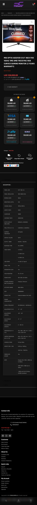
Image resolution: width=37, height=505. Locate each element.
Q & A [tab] (5, 385)
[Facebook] (2, 435)
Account (18, 501)
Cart (31, 501)
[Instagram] (6, 435)
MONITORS (11, 150)
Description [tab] (7, 180)
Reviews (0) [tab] (7, 381)
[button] (3, 4)
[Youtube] (9, 435)
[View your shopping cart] (33, 4)
